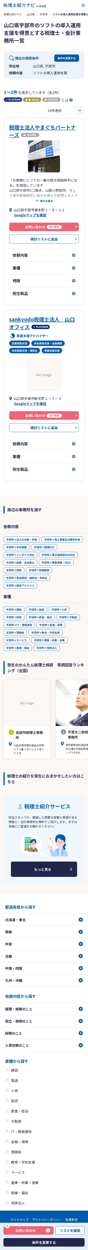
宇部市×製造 (36, 609)
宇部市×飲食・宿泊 (40, 617)
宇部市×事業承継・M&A (56, 562)
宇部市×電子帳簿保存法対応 (58, 555)
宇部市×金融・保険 (50, 625)
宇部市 (43, 14)
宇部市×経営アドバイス (20, 585)
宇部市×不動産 (68, 617)
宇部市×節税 (14, 570)
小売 (14, 1090)
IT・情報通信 (21, 1131)
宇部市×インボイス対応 (20, 555)
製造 (14, 1080)
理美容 (16, 1151)
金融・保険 (19, 1141)
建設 (14, 1070)
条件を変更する (67, 58)
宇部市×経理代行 (44, 547)
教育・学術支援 (23, 1162)
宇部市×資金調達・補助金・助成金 (26, 578)
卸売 (14, 1100)
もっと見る (42, 869)
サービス (18, 1172)
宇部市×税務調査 (39, 570)
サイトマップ (20, 1219)
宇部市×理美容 (15, 632)
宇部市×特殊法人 (47, 648)
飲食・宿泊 (19, 1111)
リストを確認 (70, 1230)
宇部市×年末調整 (16, 547)
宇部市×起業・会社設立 (20, 562)
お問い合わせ (21, 1229)
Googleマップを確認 (30, 215)
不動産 (16, 1121)
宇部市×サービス (16, 640)
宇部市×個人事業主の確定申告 (62, 539)
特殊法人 (18, 1203)
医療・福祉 (19, 1192)
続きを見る (46, 200)
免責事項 (71, 1219)
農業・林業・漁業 (24, 1182)
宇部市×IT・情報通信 (19, 625)
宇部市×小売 (59, 609)
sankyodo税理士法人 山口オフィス (42, 323)
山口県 (31, 14)
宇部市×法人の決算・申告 (21, 539)
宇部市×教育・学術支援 (45, 632)
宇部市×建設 (14, 609)
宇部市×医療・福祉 (17, 648)
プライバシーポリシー (47, 1219)
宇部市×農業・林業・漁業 (49, 640)
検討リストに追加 (44, 239)
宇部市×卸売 (14, 617)
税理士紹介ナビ (13, 14)
